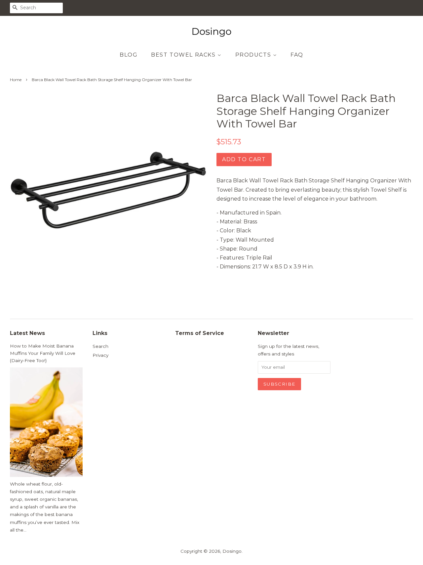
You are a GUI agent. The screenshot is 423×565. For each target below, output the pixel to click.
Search (100, 346)
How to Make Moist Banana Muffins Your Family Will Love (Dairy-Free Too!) (42, 353)
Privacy (100, 355)
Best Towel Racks (184, 55)
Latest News (27, 333)
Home (15, 79)
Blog (128, 55)
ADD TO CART (244, 159)
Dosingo (232, 551)
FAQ (296, 55)
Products (254, 55)
